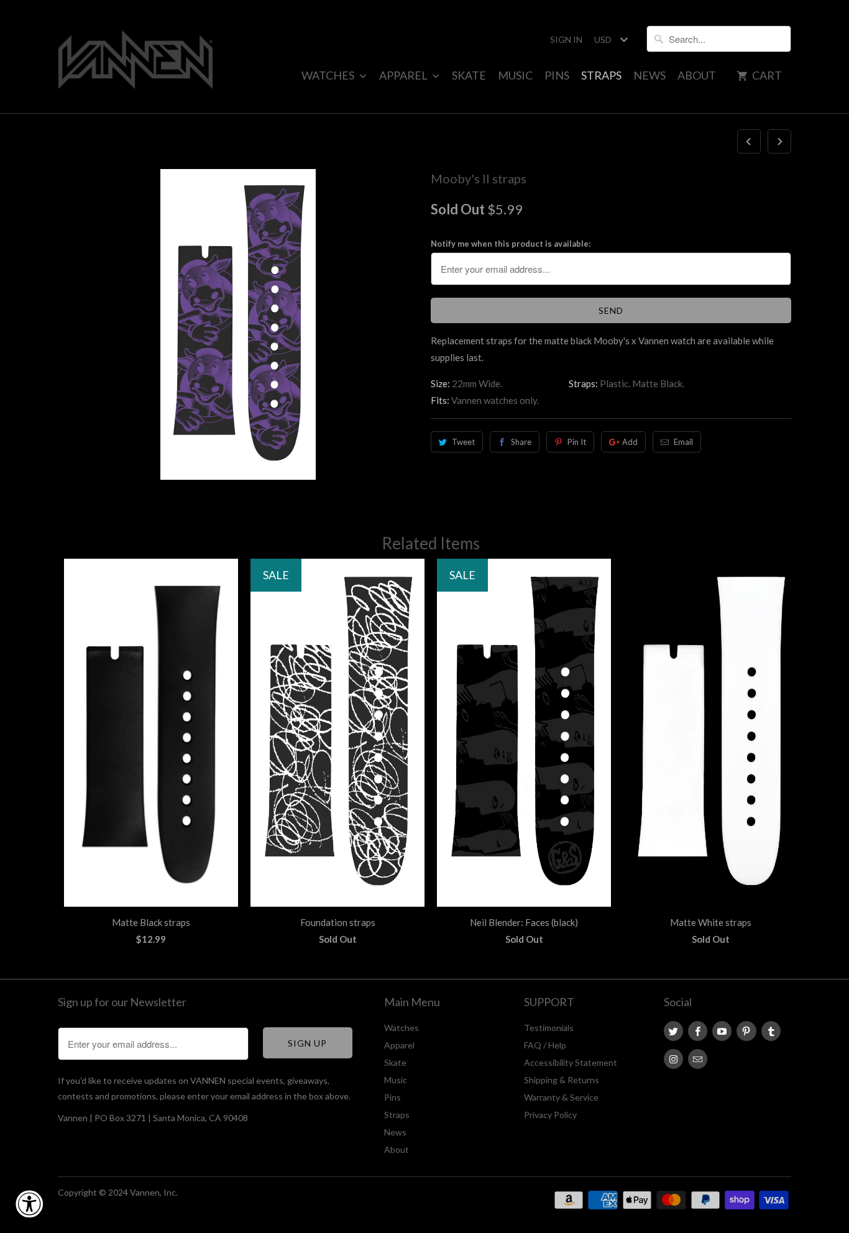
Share (521, 442)
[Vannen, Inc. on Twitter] (673, 1031)
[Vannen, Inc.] (135, 56)
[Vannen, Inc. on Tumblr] (771, 1031)
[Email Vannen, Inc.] (697, 1059)
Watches (328, 75)
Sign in (566, 39)
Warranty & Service (561, 1097)
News (649, 75)
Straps (601, 75)
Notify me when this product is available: (510, 244)
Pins (556, 75)
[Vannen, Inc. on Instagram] (673, 1059)
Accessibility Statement (570, 1062)
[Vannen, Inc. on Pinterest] (746, 1031)
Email (683, 442)
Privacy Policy (550, 1114)
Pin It (576, 442)
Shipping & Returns (561, 1080)
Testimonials (549, 1027)
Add (630, 442)
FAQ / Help (545, 1045)
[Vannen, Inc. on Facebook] (697, 1031)
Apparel (404, 75)
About (696, 75)
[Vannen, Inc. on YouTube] (722, 1031)
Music (515, 75)
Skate (469, 75)
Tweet (463, 442)
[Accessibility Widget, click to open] (29, 1204)
